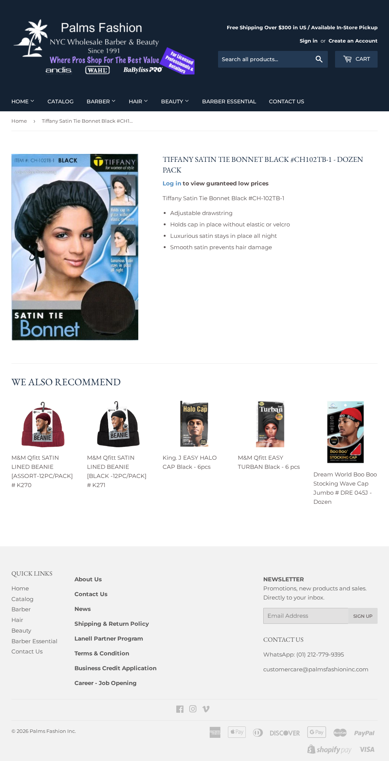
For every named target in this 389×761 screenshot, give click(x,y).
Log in (172, 183)
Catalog (60, 101)
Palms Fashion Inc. (53, 731)
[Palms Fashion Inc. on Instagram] (193, 710)
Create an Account (353, 41)
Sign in (309, 41)
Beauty (173, 101)
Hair (136, 101)
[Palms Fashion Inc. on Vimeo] (206, 710)
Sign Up (363, 616)
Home (20, 101)
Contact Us (286, 101)
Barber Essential (229, 101)
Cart (362, 58)
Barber (99, 101)
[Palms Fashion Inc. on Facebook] (180, 710)
